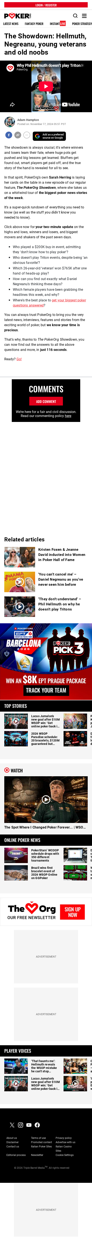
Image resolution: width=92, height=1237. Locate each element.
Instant (57, 24)
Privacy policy (64, 1138)
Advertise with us (65, 1142)
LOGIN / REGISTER (46, 4)
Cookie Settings (65, 1155)
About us (11, 1138)
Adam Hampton (28, 120)
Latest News (10, 24)
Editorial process (16, 1155)
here (68, 416)
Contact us (12, 1146)
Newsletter (37, 1155)
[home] (15, 16)
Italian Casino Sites (64, 1148)
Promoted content (41, 1142)
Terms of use (38, 1138)
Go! (19, 359)
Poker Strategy (82, 24)
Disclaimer (12, 1142)
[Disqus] (46, 475)
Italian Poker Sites (41, 1146)
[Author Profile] (9, 121)
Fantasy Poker (34, 24)
